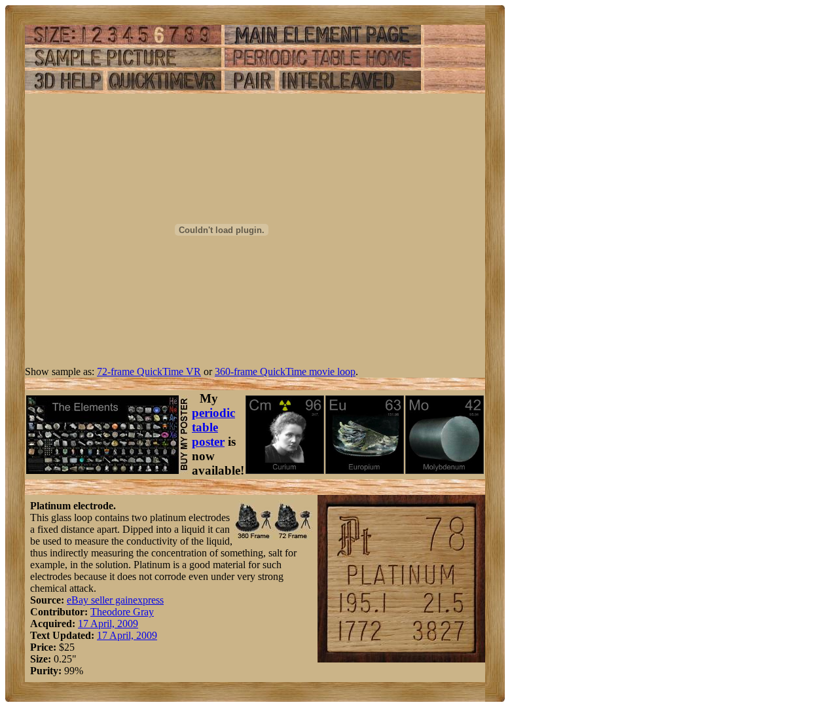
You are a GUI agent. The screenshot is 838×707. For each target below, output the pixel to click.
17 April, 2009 (108, 623)
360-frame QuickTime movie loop (285, 371)
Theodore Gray (122, 611)
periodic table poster (213, 427)
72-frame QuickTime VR (149, 371)
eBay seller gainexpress (115, 600)
